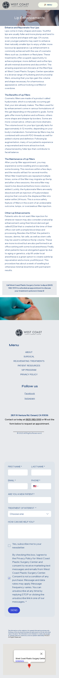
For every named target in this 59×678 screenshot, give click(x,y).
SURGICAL (29, 356)
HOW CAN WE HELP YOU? (21, 522)
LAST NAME (38, 466)
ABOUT (29, 352)
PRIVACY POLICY (29, 374)
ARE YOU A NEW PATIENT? (21, 494)
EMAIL (12, 480)
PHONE (35, 480)
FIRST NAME (15, 466)
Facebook (30, 393)
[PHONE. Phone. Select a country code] (36, 486)
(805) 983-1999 (33, 419)
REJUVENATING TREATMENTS (28, 361)
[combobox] (29, 514)
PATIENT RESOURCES (29, 365)
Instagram (30, 398)
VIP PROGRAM (28, 370)
